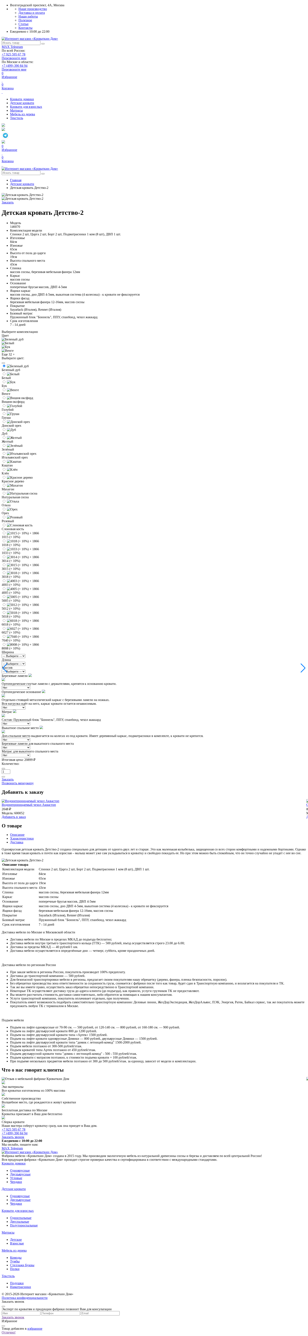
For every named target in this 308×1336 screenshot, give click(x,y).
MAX (6, 47)
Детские (16, 1239)
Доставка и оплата (31, 12)
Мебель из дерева (22, 114)
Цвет (5, 335)
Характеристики (22, 838)
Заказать (8, 202)
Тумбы (15, 1261)
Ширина (8, 652)
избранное (34, 1328)
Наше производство (32, 9)
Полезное (25, 20)
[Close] (3, 363)
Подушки (17, 1283)
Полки (14, 1269)
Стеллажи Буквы (22, 1265)
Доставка (16, 842)
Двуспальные (19, 1221)
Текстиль (16, 118)
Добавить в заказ (14, 817)
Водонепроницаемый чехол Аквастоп (29, 804)
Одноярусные (20, 1170)
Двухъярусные (20, 1174)
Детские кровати (22, 103)
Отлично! (9, 1332)
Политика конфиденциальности (25, 1298)
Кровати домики (22, 99)
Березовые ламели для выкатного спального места (38, 743)
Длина (6, 660)
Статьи (23, 24)
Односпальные (20, 1218)
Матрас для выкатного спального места (30, 751)
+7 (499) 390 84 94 (14, 65)
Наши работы (28, 16)
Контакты (25, 28)
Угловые (16, 1178)
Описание (17, 834)
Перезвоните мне (14, 58)
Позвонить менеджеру (18, 783)
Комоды (16, 1257)
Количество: (10, 763)
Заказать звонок (13, 1137)
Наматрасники (20, 1287)
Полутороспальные (24, 1225)
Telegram (16, 47)
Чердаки (16, 1182)
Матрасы (16, 110)
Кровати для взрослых (26, 106)
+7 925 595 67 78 (13, 54)
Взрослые (17, 1243)
